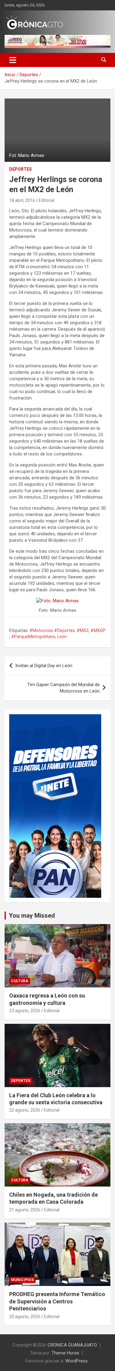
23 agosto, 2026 (24, 1010)
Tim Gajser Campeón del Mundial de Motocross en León (63, 688)
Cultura (19, 981)
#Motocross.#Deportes (52, 630)
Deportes (20, 169)
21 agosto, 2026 (24, 1209)
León (62, 636)
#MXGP (97, 630)
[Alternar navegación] (13, 60)
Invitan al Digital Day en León (43, 665)
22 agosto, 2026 (24, 1110)
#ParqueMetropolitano (33, 636)
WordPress (76, 1361)
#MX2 (83, 630)
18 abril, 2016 (22, 200)
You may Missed (32, 915)
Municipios (22, 1280)
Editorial (46, 200)
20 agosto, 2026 (24, 1316)
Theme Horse (65, 1353)
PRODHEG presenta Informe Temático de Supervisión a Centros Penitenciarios (57, 1301)
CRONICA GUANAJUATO (72, 1345)
